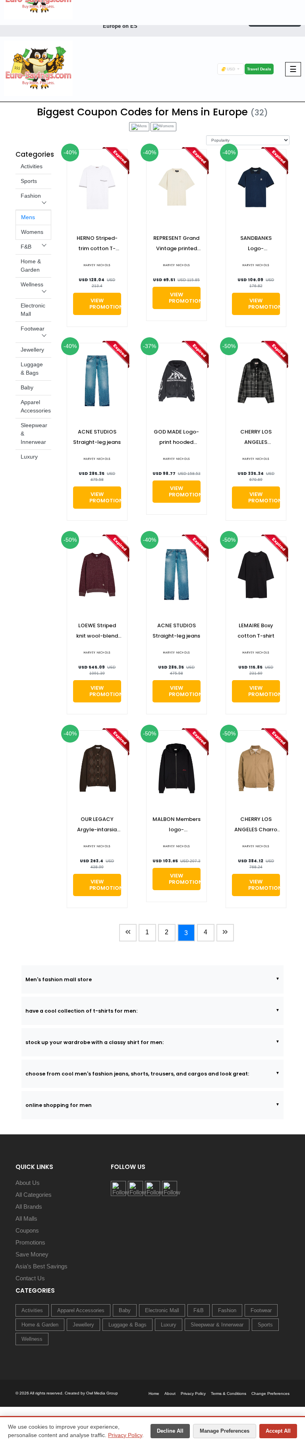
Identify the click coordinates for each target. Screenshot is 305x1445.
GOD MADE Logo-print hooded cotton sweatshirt (176, 437)
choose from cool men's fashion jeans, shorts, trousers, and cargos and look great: (137, 1073)
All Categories (33, 1194)
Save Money (31, 1254)
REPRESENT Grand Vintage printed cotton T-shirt (176, 244)
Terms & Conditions (228, 1393)
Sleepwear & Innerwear (217, 1325)
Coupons (27, 1230)
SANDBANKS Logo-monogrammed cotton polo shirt (256, 244)
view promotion (105, 304)
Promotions (30, 1242)
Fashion (31, 196)
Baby (27, 387)
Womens (32, 232)
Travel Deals (259, 69)
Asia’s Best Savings (41, 1266)
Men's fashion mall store (58, 979)
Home (154, 1393)
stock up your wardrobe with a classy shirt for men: (94, 1042)
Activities (31, 166)
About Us (27, 1182)
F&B (26, 246)
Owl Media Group (102, 1393)
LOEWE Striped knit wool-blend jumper (97, 631)
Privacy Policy (125, 1435)
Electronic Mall (162, 1310)
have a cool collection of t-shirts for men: (81, 1010)
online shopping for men (58, 1105)
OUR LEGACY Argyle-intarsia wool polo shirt (97, 825)
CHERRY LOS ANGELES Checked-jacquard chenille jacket (255, 437)
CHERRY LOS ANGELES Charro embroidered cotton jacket (255, 825)
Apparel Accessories (80, 1310)
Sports (29, 181)
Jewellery (32, 349)
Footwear (32, 328)
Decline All (170, 1431)
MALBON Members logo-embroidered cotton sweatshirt (176, 825)
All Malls (26, 1218)
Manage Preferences (224, 1431)
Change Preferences (270, 1393)
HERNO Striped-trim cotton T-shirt (97, 244)
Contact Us (30, 1278)
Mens (28, 217)
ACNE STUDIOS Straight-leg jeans (97, 437)
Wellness (32, 284)
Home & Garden (39, 1325)
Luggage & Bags (127, 1325)
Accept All (278, 1431)
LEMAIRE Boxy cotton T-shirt (255, 631)
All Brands (28, 1206)
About (170, 1393)
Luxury (29, 456)
